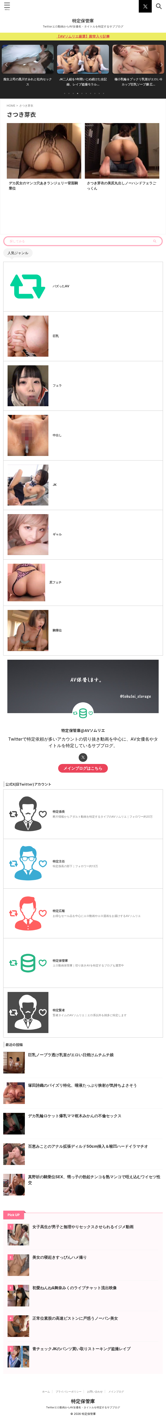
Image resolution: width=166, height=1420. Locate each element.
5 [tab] (82, 93)
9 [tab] (99, 93)
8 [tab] (95, 93)
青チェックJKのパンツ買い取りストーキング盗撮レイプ (81, 1348)
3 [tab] (73, 93)
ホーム (46, 1391)
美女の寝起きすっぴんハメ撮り (59, 1257)
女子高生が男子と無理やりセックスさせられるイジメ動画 (83, 1226)
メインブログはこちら (83, 768)
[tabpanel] (28, 67)
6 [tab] (86, 93)
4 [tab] (77, 93)
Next (160, 65)
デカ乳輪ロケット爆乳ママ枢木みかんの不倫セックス (74, 1116)
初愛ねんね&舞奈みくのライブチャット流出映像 (74, 1287)
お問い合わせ (95, 1391)
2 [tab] (69, 93)
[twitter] (83, 757)
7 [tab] (90, 93)
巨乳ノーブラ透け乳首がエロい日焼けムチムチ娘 (71, 1055)
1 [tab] (64, 93)
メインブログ (116, 1391)
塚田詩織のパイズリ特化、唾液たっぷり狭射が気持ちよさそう (82, 1085)
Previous (6, 65)
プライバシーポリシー (68, 1391)
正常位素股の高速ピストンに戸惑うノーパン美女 (75, 1318)
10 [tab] (103, 93)
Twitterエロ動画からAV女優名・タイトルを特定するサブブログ (83, 1407)
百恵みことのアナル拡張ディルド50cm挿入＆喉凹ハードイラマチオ (88, 1146)
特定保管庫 (83, 20)
